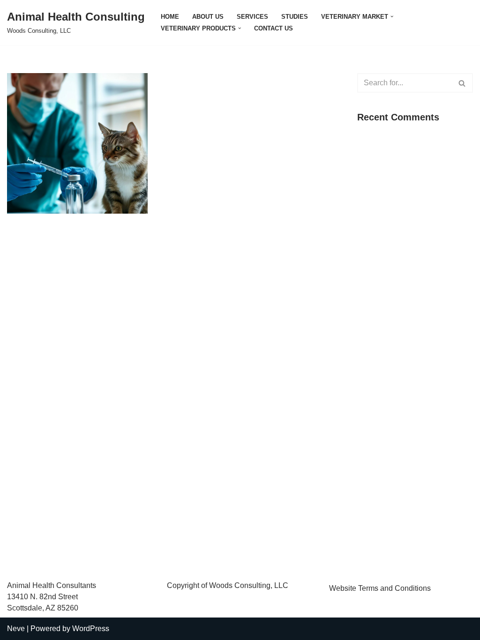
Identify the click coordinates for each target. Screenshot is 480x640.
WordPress (90, 629)
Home (170, 16)
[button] (391, 16)
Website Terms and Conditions (380, 588)
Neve (16, 629)
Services (252, 16)
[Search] (462, 83)
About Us (208, 16)
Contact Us (273, 28)
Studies (294, 16)
